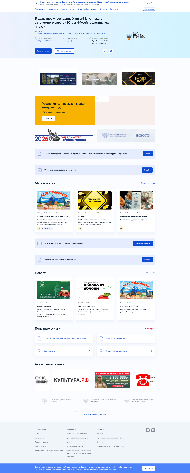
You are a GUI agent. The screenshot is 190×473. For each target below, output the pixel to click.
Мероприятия (53, 9)
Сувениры (101, 442)
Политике (112, 469)
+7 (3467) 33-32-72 (44, 41)
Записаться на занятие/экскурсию (49, 451)
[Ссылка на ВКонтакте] (148, 430)
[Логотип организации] (37, 3)
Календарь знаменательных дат (110, 446)
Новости (64, 9)
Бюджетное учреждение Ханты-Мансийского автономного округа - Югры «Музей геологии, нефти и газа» (84, 2)
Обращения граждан (74, 446)
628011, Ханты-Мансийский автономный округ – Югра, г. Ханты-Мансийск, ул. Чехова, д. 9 (71, 34)
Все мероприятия (148, 183)
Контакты (103, 9)
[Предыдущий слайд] (32, 78)
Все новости (150, 273)
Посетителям (40, 9)
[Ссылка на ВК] (105, 51)
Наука (68, 442)
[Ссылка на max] (153, 430)
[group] (54, 78)
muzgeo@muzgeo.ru (72, 41)
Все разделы (149, 9)
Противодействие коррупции (95, 414)
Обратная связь (41, 442)
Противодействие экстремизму (110, 438)
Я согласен (149, 468)
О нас (72, 9)
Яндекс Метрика (71, 467)
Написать (48, 118)
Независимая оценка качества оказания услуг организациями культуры (78, 453)
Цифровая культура (86, 467)
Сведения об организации (87, 9)
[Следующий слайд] (158, 78)
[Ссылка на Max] (111, 51)
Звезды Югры (40, 446)
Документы (114, 9)
